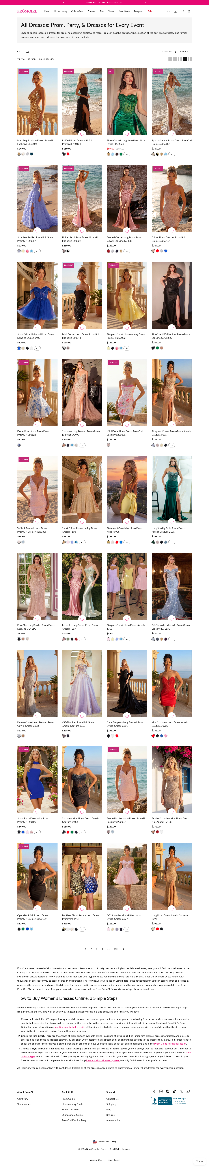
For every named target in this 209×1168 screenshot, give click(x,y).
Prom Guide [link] (124, 11)
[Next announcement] (145, 2)
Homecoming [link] (60, 11)
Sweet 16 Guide (70, 1109)
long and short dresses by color (103, 1060)
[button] (169, 11)
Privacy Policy (113, 1160)
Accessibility (113, 1120)
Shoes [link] (111, 11)
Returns (110, 1114)
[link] (175, 11)
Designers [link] (138, 11)
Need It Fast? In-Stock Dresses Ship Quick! (104, 2)
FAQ (108, 1109)
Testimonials (23, 1104)
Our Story (22, 1098)
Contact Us (112, 1098)
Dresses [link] (91, 11)
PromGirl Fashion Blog (74, 1120)
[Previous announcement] (64, 2)
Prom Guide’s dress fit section (170, 1043)
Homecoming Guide (72, 1104)
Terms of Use (95, 1160)
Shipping (111, 1104)
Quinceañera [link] (77, 11)
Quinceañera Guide (72, 1114)
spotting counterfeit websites (70, 1026)
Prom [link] (46, 11)
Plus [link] (102, 11)
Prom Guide (68, 1098)
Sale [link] (150, 11)
